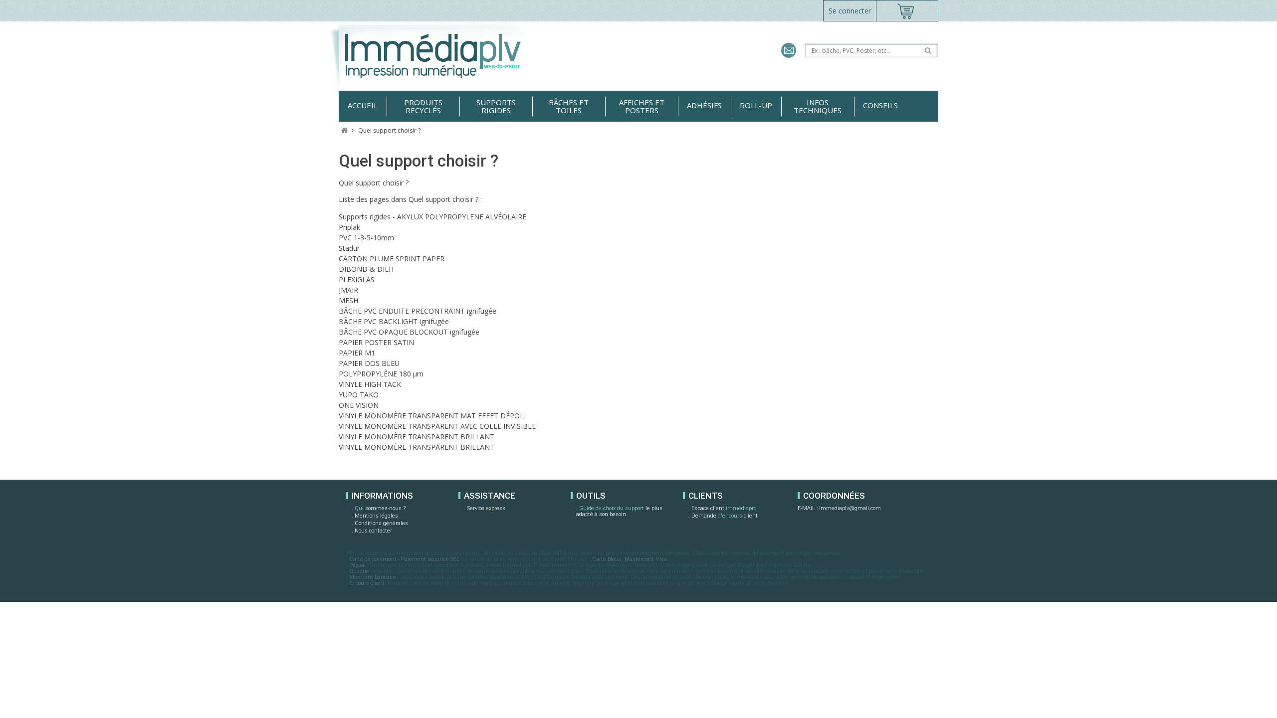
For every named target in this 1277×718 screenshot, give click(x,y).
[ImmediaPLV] (445, 56)
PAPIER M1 (357, 353)
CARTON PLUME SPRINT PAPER (391, 258)
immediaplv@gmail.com (850, 508)
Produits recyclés (423, 106)
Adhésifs (704, 105)
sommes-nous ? (380, 508)
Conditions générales (381, 523)
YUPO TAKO (359, 394)
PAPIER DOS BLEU (369, 363)
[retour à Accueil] (344, 130)
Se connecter (850, 10)
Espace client (723, 508)
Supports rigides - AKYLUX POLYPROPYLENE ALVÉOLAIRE (432, 216)
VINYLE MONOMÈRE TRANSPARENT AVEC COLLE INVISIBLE (437, 426)
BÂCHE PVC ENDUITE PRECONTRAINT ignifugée (417, 311)
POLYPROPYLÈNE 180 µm (381, 373)
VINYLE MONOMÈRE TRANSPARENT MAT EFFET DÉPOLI (432, 415)
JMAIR (348, 290)
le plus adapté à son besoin (619, 511)
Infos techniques (818, 106)
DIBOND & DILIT (367, 269)
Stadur (349, 248)
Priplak (349, 227)
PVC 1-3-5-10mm (366, 237)
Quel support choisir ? (418, 161)
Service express (486, 508)
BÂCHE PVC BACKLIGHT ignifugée (394, 321)
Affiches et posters (641, 106)
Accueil (363, 105)
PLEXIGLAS (357, 279)
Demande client (724, 516)
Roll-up (756, 105)
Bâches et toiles (569, 106)
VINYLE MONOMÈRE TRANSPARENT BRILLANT (416, 436)
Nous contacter (373, 531)
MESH (348, 300)
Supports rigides (496, 106)
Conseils (880, 105)
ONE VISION (359, 405)
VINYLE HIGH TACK (370, 384)
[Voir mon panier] (907, 10)
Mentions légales (376, 516)
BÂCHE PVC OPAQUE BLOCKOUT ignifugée (409, 332)
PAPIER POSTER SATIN (376, 342)
